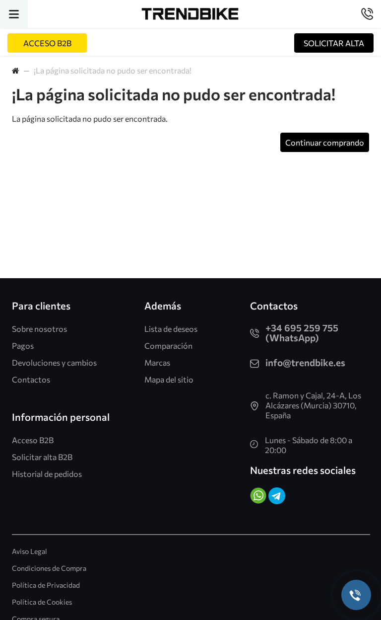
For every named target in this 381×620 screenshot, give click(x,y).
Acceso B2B (33, 440)
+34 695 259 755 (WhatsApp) (301, 332)
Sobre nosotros (39, 328)
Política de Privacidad (46, 585)
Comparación (168, 345)
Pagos (23, 345)
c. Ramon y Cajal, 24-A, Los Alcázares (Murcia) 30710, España (313, 405)
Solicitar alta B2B (42, 457)
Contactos (31, 379)
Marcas (157, 362)
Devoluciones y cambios (54, 362)
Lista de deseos (170, 328)
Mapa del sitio (168, 379)
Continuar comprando (324, 142)
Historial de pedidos (47, 473)
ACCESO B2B (47, 43)
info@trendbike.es (305, 362)
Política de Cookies (42, 602)
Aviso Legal (29, 551)
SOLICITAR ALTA (334, 43)
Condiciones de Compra (49, 568)
